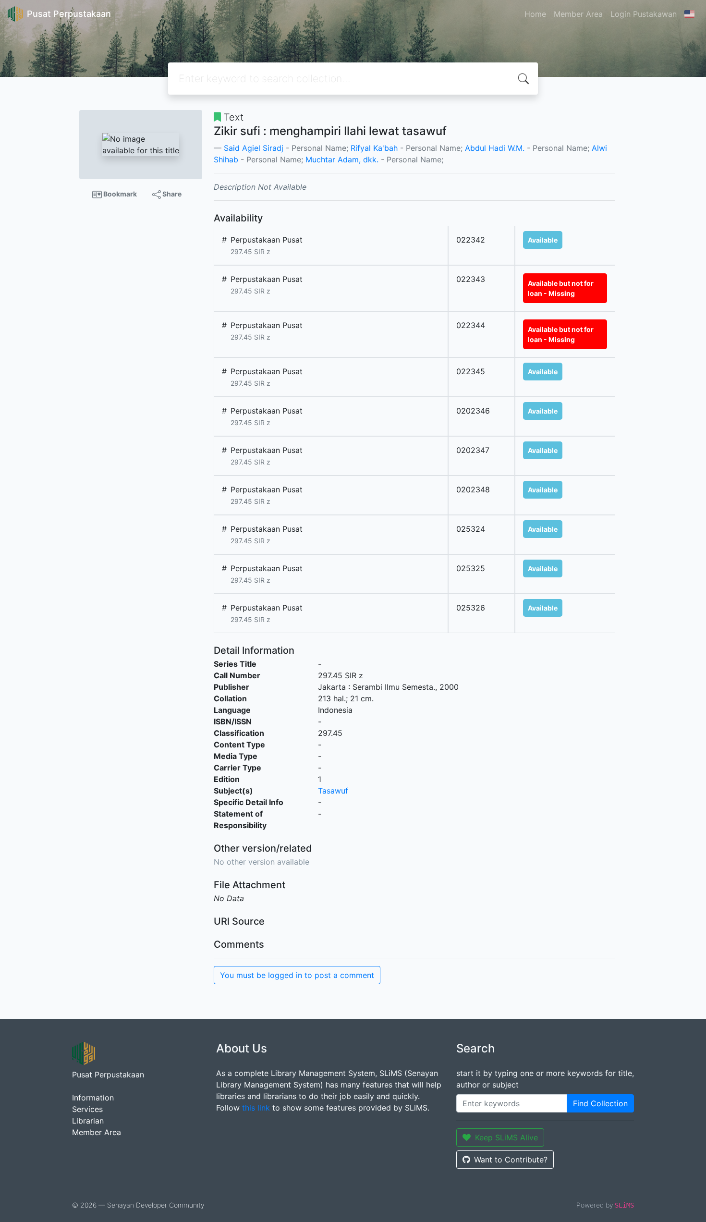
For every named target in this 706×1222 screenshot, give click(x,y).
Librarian (88, 1120)
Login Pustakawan (643, 14)
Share (171, 194)
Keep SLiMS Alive (506, 1137)
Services (87, 1109)
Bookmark (119, 194)
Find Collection (600, 1103)
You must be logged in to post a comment (297, 975)
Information (93, 1097)
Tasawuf (333, 790)
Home (535, 14)
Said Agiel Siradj (253, 148)
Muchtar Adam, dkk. (341, 159)
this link (256, 1107)
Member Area (578, 14)
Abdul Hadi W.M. (494, 148)
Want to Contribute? (511, 1159)
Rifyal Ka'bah (374, 148)
